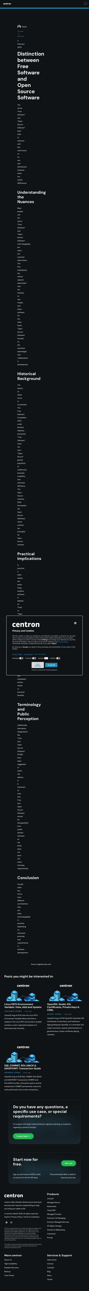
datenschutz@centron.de (12, 1238)
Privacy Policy (16, 1217)
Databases (8, 1073)
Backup (7, 1271)
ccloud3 (50, 1198)
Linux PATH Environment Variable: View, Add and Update (22, 1006)
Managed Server (53, 1202)
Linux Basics (9, 1011)
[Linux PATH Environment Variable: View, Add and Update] (23, 990)
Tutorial (18, 1011)
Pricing (50, 1237)
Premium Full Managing (56, 1218)
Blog (49, 1271)
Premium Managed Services (58, 1222)
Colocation (51, 1234)
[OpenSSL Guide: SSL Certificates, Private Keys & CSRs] (66, 990)
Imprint (7, 1217)
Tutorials (50, 1267)
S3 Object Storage (54, 1226)
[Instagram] (11, 1222)
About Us (8, 1260)
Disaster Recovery (11, 1267)
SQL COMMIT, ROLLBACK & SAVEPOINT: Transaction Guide (22, 1067)
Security (50, 1014)
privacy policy (11, 1240)
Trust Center (9, 1275)
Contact (50, 1264)
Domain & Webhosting (56, 1230)
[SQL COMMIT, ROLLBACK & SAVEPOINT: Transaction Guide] (23, 1052)
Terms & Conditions (31, 1217)
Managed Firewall (54, 1214)
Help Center (52, 1260)
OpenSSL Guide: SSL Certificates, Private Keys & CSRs (63, 1007)
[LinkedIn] (6, 1222)
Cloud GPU (51, 1210)
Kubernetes (51, 1206)
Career (50, 1279)
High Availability (10, 1264)
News (49, 1275)
